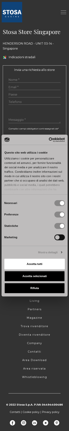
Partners (35, 309)
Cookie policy (31, 412)
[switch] (59, 214)
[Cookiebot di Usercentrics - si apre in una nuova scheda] (49, 139)
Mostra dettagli (48, 252)
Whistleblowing (34, 377)
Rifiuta (34, 288)
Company (34, 343)
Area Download (34, 360)
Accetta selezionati (34, 276)
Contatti (34, 351)
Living (35, 300)
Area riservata (34, 368)
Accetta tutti (34, 263)
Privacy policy (50, 412)
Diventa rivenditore (34, 334)
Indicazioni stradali (22, 57)
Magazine (34, 317)
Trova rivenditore (34, 326)
